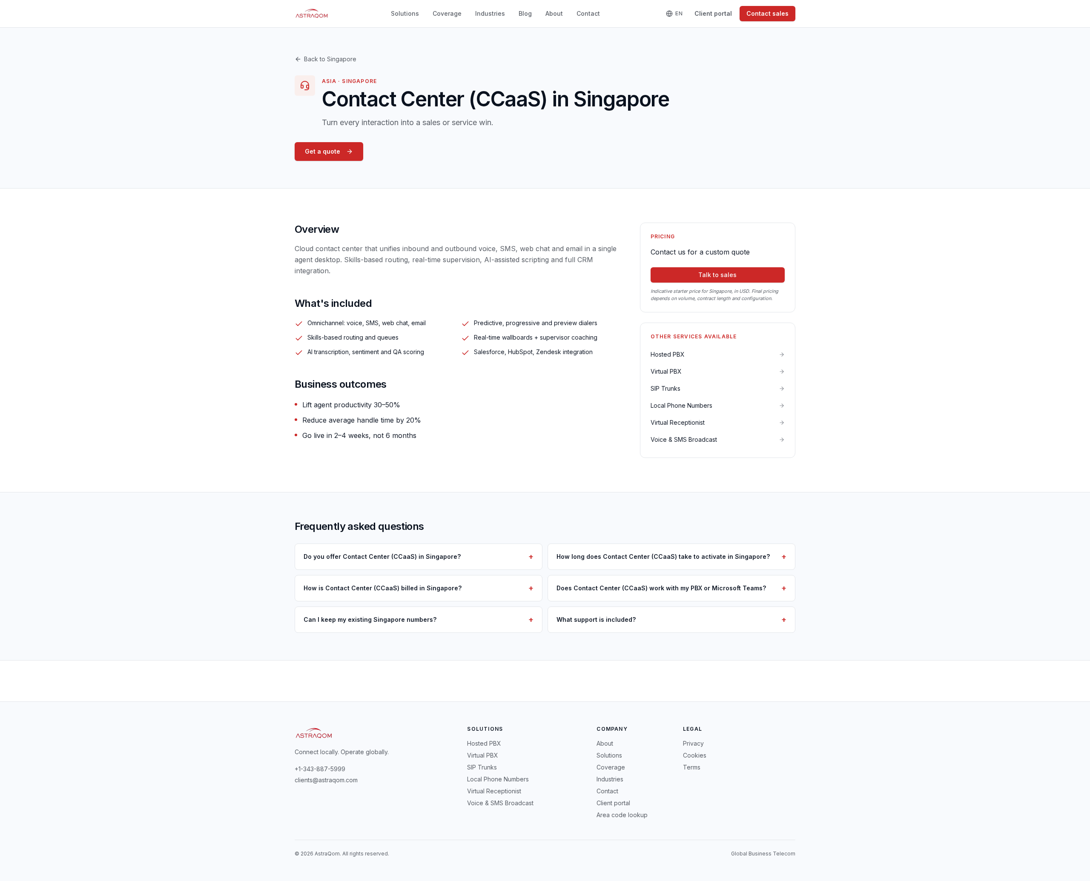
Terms (691, 767)
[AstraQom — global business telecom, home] (312, 13)
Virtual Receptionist (494, 791)
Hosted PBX (484, 743)
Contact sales (767, 13)
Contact (588, 13)
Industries (490, 13)
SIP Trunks (482, 767)
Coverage (447, 13)
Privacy (693, 743)
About (554, 13)
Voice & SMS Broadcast (500, 803)
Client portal (713, 13)
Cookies (694, 755)
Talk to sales (717, 274)
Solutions (405, 13)
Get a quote (322, 151)
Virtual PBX (482, 755)
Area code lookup (622, 814)
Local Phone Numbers (498, 779)
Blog (525, 13)
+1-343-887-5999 (320, 768)
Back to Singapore (330, 59)
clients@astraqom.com (326, 780)
